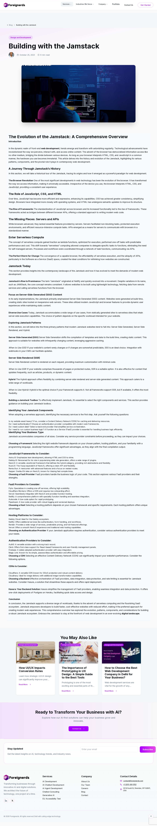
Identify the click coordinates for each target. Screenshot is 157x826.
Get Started (145, 5)
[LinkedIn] (6, 800)
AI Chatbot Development (53, 785)
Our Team (85, 785)
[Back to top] (151, 816)
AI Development (50, 781)
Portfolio (116, 4)
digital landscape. (131, 613)
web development (50, 148)
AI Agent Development (52, 788)
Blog (11, 25)
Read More (23, 684)
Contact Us (76, 729)
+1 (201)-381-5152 (129, 784)
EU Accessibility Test (52, 799)
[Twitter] (12, 800)
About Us (85, 781)
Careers (84, 788)
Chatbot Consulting (51, 792)
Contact (84, 795)
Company (102, 4)
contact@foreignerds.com (133, 781)
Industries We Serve (84, 4)
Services (66, 4)
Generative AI (48, 795)
